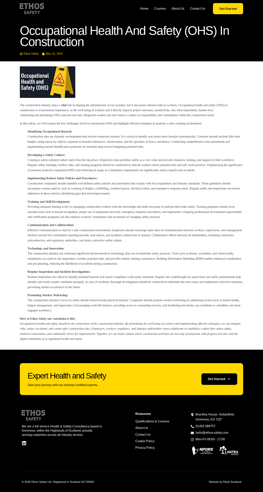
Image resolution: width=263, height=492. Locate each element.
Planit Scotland (232, 481)
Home (144, 8)
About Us (178, 8)
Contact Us (197, 8)
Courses (160, 8)
